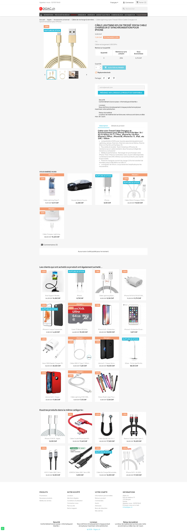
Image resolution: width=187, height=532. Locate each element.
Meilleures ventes (45, 501)
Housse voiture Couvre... (79, 200)
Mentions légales (73, 498)
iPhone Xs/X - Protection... (107, 329)
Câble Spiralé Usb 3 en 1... (107, 438)
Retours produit (100, 498)
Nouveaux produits (45, 498)
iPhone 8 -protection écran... (134, 329)
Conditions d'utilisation (75, 501)
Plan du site (71, 506)
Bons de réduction (101, 508)
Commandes (99, 501)
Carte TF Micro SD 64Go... (80, 329)
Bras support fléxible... (53, 295)
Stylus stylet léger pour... (107, 397)
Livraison (70, 496)
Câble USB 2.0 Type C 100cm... (80, 363)
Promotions (43, 496)
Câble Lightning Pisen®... (52, 200)
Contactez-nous (72, 503)
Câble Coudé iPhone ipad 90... (80, 438)
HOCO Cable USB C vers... (53, 472)
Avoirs (97, 503)
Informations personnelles (104, 496)
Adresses (98, 506)
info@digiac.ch (127, 507)
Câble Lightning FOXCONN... (80, 397)
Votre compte (101, 492)
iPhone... (107, 200)
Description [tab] (103, 126)
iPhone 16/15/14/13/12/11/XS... (134, 295)
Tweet (109, 78)
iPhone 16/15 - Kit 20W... (134, 472)
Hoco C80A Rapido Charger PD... (53, 363)
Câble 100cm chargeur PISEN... (135, 200)
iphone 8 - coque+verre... (107, 363)
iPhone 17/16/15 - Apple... (53, 438)
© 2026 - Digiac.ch (93, 529)
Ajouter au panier (114, 67)
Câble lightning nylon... (107, 295)
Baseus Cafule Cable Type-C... (134, 438)
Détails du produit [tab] (117, 126)
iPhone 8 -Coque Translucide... (53, 329)
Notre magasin (72, 508)
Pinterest (114, 78)
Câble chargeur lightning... (52, 234)
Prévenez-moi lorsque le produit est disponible (121, 93)
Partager (104, 78)
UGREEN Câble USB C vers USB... (80, 472)
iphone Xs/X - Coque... (52, 397)
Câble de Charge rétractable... (107, 472)
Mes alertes (99, 511)
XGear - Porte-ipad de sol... (134, 363)
